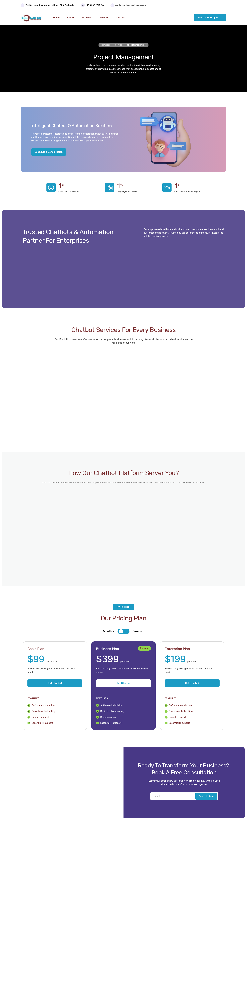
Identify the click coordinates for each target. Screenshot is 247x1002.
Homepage (106, 45)
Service (118, 45)
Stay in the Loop (206, 796)
